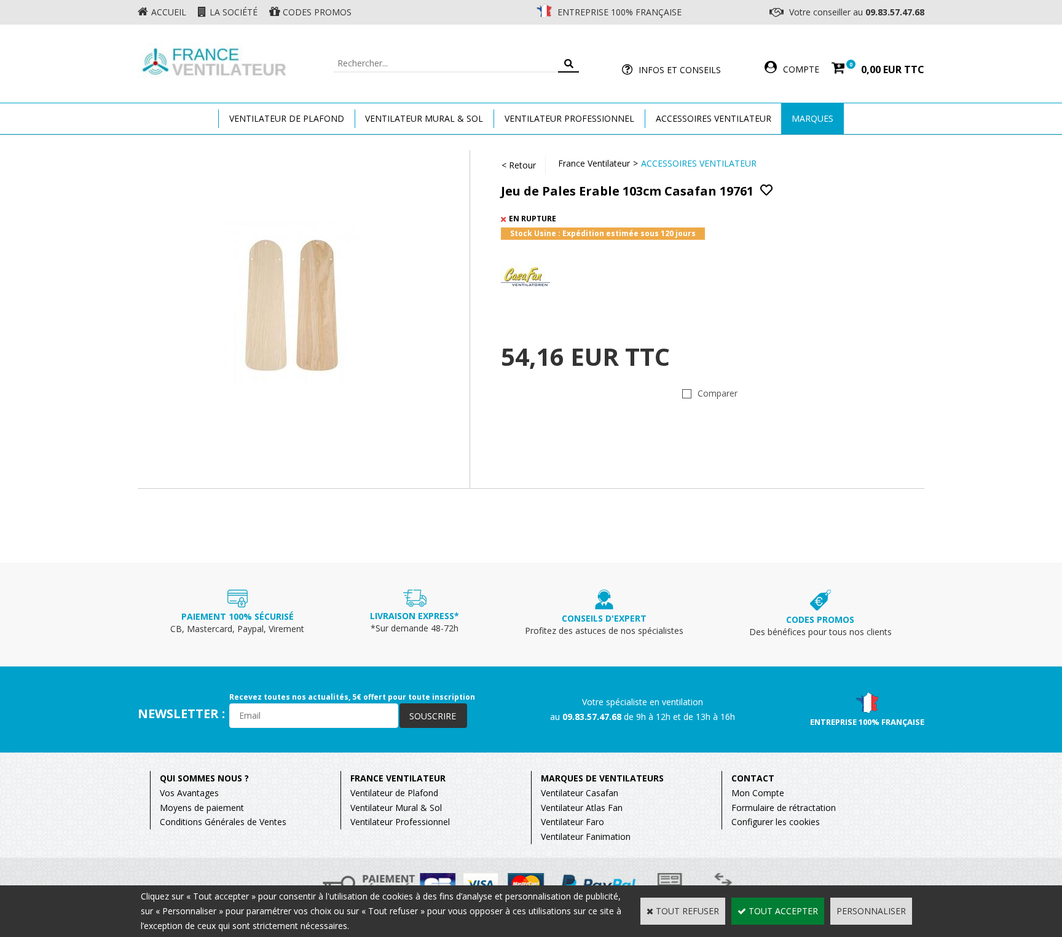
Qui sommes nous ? (204, 778)
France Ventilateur (594, 163)
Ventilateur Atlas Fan (582, 807)
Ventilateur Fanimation (586, 836)
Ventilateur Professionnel (569, 118)
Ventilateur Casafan (579, 793)
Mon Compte (757, 793)
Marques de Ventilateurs (602, 778)
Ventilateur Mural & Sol (424, 118)
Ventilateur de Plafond (394, 793)
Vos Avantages (189, 793)
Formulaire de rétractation (783, 807)
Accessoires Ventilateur (713, 118)
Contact (752, 778)
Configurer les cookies (775, 822)
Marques (812, 118)
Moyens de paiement (202, 807)
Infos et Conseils (680, 70)
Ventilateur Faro (572, 822)
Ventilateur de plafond (286, 118)
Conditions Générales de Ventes (223, 822)
